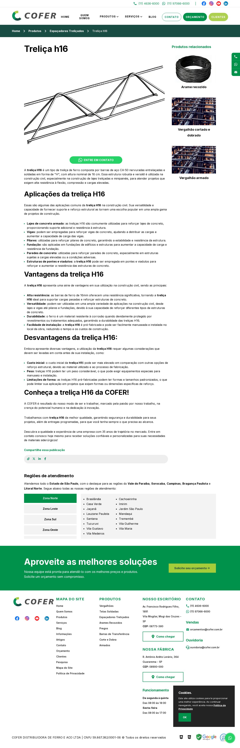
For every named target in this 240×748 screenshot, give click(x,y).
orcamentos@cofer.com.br (206, 629)
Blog (152, 16)
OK (185, 717)
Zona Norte (50, 498)
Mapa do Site (64, 667)
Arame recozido (193, 87)
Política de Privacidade (70, 673)
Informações (64, 633)
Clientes (218, 16)
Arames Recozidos (110, 622)
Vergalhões (106, 605)
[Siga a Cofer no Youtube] (218, 3)
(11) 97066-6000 (200, 611)
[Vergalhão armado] (194, 160)
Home (65, 16)
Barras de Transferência (114, 633)
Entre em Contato (99, 160)
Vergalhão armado (194, 178)
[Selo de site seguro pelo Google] (206, 737)
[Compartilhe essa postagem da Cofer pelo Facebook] (45, 459)
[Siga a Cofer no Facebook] (204, 3)
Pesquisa (62, 662)
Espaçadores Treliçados (67, 31)
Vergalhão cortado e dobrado (194, 132)
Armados (104, 645)
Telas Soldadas (109, 611)
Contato (172, 16)
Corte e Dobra (107, 639)
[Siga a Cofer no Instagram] (211, 3)
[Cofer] (34, 20)
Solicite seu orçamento (190, 568)
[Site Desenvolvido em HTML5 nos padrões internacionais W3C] (189, 737)
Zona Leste (50, 508)
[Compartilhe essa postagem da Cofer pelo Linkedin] (39, 459)
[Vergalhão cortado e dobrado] (194, 111)
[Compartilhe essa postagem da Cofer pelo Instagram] (34, 459)
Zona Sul (50, 519)
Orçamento (195, 16)
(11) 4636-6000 (199, 605)
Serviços (132, 16)
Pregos (103, 628)
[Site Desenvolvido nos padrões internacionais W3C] (181, 737)
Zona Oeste (50, 529)
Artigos (60, 639)
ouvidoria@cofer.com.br (204, 647)
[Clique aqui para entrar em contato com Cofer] (236, 56)
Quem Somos (84, 17)
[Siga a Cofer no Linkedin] (226, 3)
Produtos (108, 16)
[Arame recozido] (194, 69)
